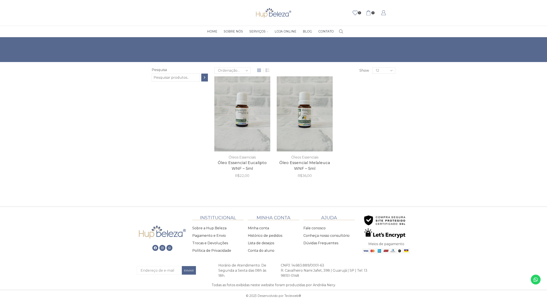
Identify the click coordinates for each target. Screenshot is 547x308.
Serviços (257, 31)
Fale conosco (314, 228)
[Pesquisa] (204, 77)
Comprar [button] (242, 115)
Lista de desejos (261, 243)
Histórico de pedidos (265, 236)
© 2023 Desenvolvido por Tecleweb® (273, 296)
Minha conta (258, 228)
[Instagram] (162, 248)
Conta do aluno (261, 251)
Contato (326, 31)
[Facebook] (155, 248)
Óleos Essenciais (242, 157)
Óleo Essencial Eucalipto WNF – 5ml (242, 165)
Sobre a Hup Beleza (209, 228)
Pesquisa (159, 70)
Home (212, 31)
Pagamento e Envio (209, 236)
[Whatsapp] (169, 248)
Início (272, 46)
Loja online (285, 31)
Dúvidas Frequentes (320, 243)
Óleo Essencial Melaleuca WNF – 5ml (304, 165)
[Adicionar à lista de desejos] (233, 115)
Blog (307, 31)
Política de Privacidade (211, 251)
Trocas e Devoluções (210, 243)
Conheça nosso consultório (326, 236)
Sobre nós (233, 31)
